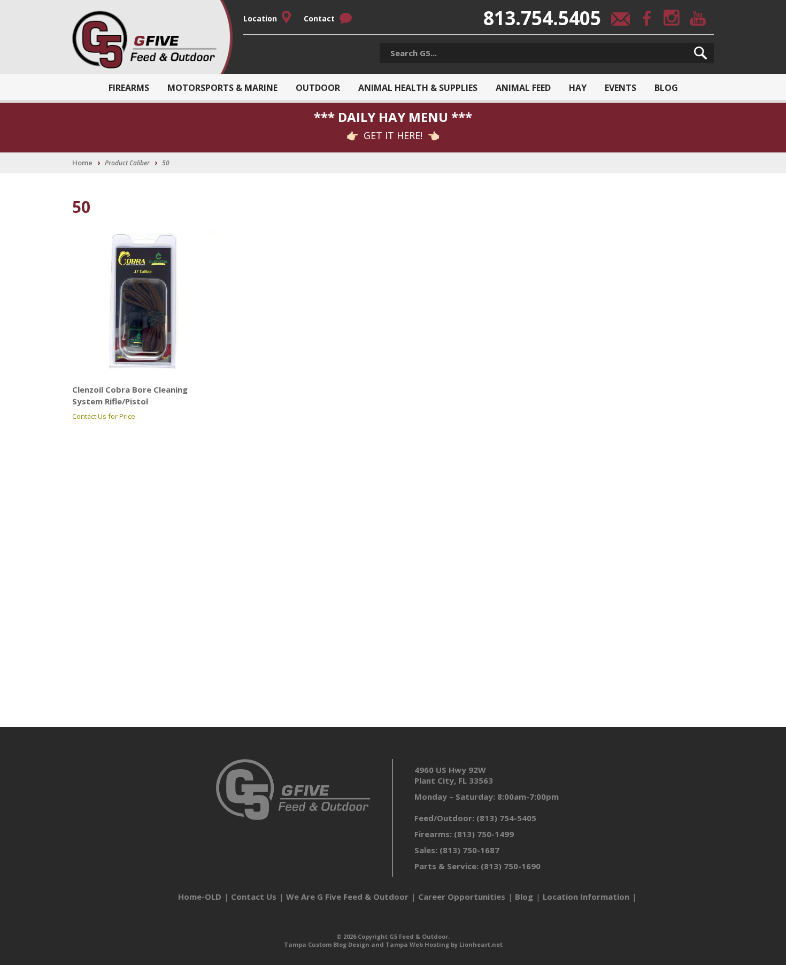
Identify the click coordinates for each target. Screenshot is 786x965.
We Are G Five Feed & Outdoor (347, 896)
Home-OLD (199, 896)
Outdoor (318, 88)
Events (620, 88)
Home (82, 162)
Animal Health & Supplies (417, 88)
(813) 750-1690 (511, 866)
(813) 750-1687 (469, 850)
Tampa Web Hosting (417, 944)
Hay (578, 88)
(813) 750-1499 (484, 834)
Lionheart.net (481, 944)
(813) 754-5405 (506, 818)
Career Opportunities (461, 896)
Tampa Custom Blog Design (326, 944)
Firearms (129, 88)
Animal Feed (523, 88)
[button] (700, 53)
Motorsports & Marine (222, 88)
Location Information (586, 896)
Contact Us (253, 896)
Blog (666, 88)
